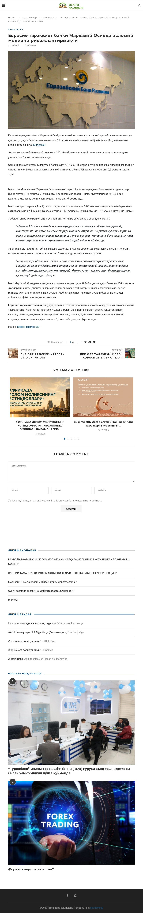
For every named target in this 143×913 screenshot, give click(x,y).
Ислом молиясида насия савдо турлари (32, 623)
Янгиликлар (30, 17)
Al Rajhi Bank (15, 658)
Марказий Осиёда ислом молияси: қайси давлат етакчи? (42, 582)
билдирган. (39, 144)
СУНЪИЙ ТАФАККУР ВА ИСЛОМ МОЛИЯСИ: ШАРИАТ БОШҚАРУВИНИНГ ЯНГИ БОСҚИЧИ (62, 573)
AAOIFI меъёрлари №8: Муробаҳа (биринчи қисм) (37, 632)
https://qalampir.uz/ (28, 326)
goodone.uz (96, 907)
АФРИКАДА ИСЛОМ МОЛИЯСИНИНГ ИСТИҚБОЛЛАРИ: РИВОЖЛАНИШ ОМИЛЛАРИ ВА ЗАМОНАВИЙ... (40, 425)
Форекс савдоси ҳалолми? (24, 641)
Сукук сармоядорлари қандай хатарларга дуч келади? (41, 590)
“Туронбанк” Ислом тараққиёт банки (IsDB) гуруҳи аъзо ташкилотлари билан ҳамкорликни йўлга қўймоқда (69, 771)
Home (11, 17)
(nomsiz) (13, 599)
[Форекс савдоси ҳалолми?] (71, 823)
